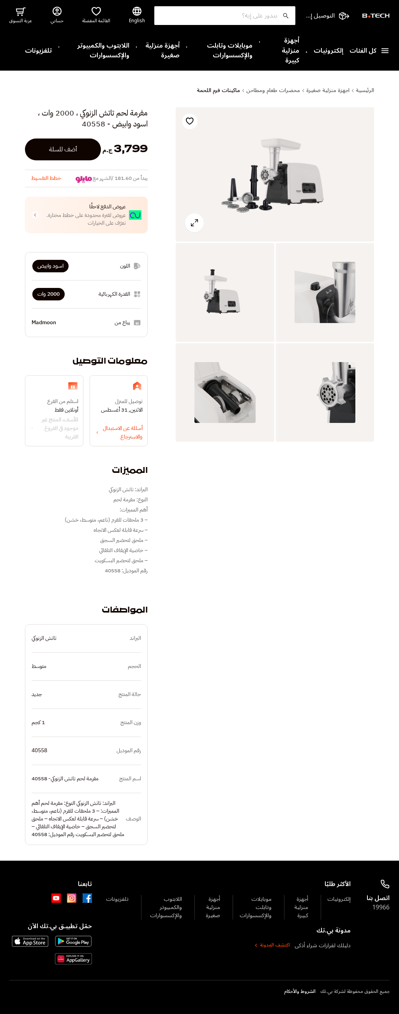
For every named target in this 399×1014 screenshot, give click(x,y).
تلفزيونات (38, 51)
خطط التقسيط (46, 178)
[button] (86, 215)
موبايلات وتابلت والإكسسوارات (229, 51)
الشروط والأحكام (300, 991)
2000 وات (48, 294)
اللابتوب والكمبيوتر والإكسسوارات (103, 51)
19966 (381, 907)
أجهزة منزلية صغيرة (162, 51)
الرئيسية (365, 90)
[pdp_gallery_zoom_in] (275, 174)
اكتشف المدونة (275, 945)
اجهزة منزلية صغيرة (328, 90)
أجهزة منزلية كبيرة (290, 51)
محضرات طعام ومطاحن (273, 90)
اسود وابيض (50, 266)
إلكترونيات (328, 51)
